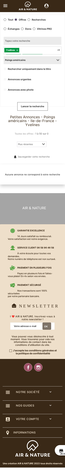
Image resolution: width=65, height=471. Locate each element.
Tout (10, 19)
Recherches (39, 19)
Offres (22, 19)
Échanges (14, 28)
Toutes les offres (24, 133)
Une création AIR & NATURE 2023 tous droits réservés (32, 463)
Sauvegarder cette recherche (34, 156)
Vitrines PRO (44, 28)
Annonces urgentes (19, 79)
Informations (24, 432)
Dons (28, 28)
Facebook (28, 367)
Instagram (38, 367)
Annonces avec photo (21, 89)
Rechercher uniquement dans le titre (29, 69)
